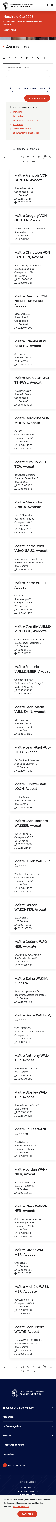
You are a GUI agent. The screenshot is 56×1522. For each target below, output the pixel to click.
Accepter (27, 1514)
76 (28, 161)
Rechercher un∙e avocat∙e (18, 67)
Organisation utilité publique (26, 132)
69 (22, 157)
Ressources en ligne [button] (13, 1444)
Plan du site (28, 1487)
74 (50, 157)
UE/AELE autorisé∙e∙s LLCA (25, 120)
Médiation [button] (8, 1417)
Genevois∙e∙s (19, 116)
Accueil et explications (31, 88)
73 (45, 157)
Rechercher (38, 98)
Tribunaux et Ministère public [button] (18, 1407)
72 (39, 157)
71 (34, 157)
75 (22, 161)
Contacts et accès (16, 1465)
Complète (17, 111)
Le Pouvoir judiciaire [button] (13, 1426)
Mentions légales (28, 1491)
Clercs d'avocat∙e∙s (22, 128)
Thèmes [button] (7, 1435)
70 (28, 157)
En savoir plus (9, 29)
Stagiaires (18, 124)
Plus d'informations (21, 1506)
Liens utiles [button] (9, 1454)
